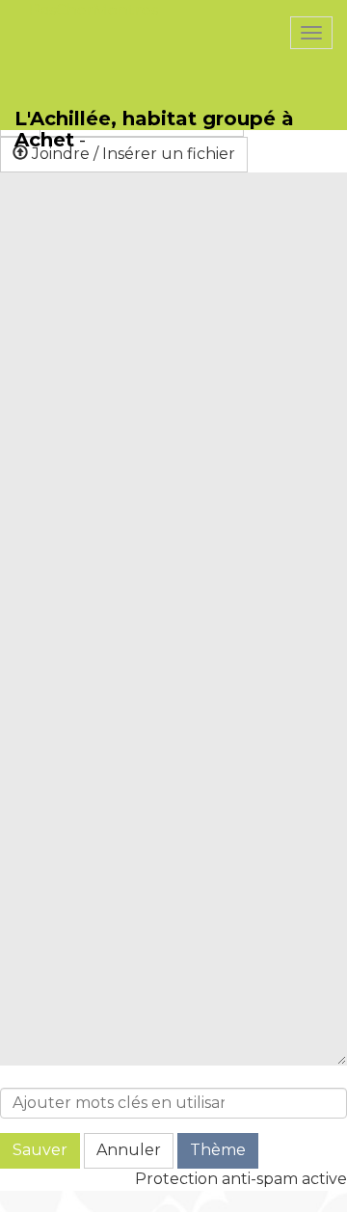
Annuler (128, 1150)
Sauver (40, 1150)
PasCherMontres (93, 10)
